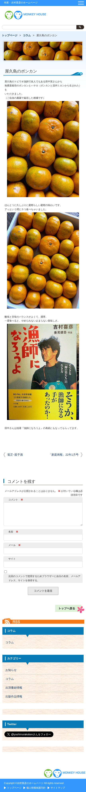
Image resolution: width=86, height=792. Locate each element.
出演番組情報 (13, 687)
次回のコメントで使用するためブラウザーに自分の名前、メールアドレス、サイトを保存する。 (44, 578)
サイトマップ (58, 788)
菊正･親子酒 (15, 454)
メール (14, 545)
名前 (13, 531)
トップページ (9, 35)
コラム (27, 35)
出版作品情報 (13, 696)
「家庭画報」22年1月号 (64, 454)
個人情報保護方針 (36, 788)
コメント (15, 499)
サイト (12, 558)
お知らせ (11, 670)
